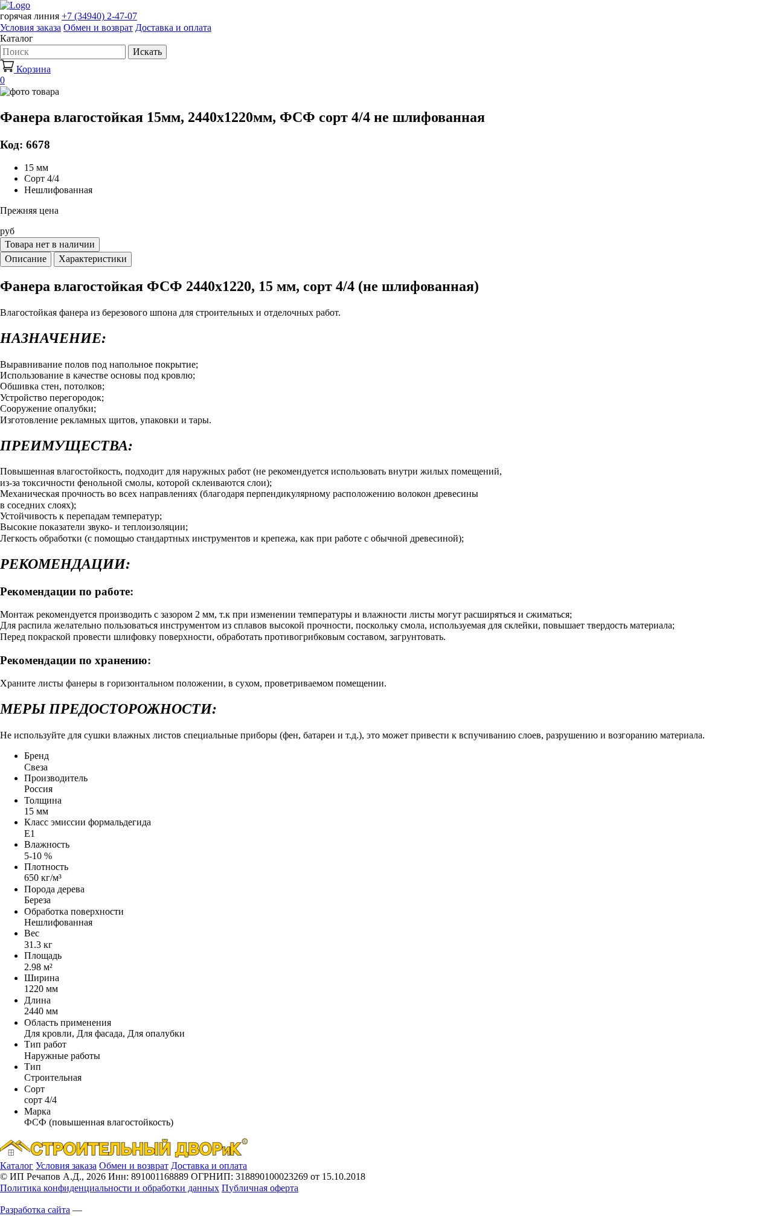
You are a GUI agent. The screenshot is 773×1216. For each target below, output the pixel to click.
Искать (147, 51)
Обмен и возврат (98, 27)
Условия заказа (30, 27)
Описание (26, 259)
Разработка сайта (35, 1210)
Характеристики (93, 259)
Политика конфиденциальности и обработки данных (109, 1188)
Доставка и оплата (173, 27)
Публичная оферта (260, 1188)
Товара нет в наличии (50, 244)
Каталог (16, 1165)
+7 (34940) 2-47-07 (99, 16)
